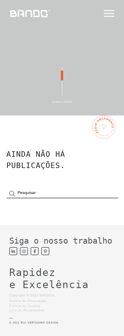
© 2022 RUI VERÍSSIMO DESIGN (34, 322)
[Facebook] (35, 251)
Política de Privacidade (27, 301)
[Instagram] (24, 251)
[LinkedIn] (13, 251)
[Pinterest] (45, 251)
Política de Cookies (24, 305)
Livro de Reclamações (26, 310)
